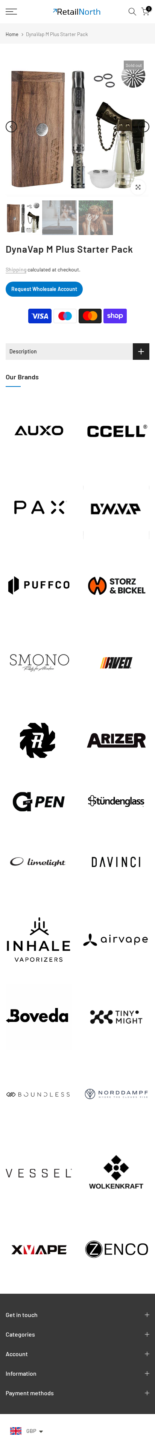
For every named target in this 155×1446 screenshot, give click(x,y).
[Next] (143, 126)
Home (12, 34)
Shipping (16, 269)
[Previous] (11, 126)
